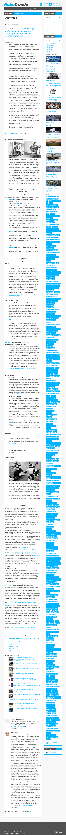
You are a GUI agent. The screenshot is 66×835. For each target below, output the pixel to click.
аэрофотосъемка (50, 246)
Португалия (49, 516)
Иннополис (49, 352)
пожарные (56, 505)
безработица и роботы (52, 250)
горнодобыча (49, 294)
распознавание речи (51, 570)
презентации (49, 524)
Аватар (11, 199)
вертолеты (49, 267)
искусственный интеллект (52, 359)
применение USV (50, 531)
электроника (49, 730)
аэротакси (48, 244)
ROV (47, 209)
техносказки (56, 686)
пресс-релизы (49, 526)
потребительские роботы (52, 520)
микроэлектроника (51, 426)
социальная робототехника (50, 649)
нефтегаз (55, 450)
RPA (51, 209)
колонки (48, 378)
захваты (52, 337)
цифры (48, 720)
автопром (56, 224)
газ (59, 283)
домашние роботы (51, 320)
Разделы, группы (19, 13)
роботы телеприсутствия (52, 606)
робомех (48, 584)
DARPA (56, 198)
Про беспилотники (56, 5)
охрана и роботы (50, 490)
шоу (47, 726)
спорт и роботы (50, 661)
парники (48, 492)
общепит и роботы (51, 473)
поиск (58, 507)
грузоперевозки (50, 303)
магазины (48, 413)
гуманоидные (49, 307)
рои (53, 610)
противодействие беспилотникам (50, 558)
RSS (53, 742)
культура (53, 395)
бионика (48, 257)
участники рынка (50, 705)
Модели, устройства (52, 30)
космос (48, 395)
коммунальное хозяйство (52, 383)
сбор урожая (49, 619)
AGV (47, 196)
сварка (57, 621)
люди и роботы (50, 411)
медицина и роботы (51, 419)
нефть (47, 452)
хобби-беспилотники (51, 715)
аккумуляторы (49, 231)
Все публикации (51, 43)
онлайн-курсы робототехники (50, 483)
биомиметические (51, 254)
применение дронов (51, 536)
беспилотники (49, 252)
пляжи (54, 498)
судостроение (49, 673)
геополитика (49, 286)
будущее (48, 261)
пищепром (49, 498)
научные (57, 446)
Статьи (20, 9)
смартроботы (49, 638)
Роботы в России (47, 9)
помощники (55, 514)
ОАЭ (57, 459)
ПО (58, 498)
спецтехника (49, 656)
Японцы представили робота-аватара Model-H (27, 453)
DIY (47, 201)
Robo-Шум (49, 49)
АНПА (57, 235)
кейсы (47, 372)
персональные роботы (52, 496)
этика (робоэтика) (50, 735)
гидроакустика (50, 290)
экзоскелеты (52, 726)
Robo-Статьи (50, 47)
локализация (49, 408)
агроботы (48, 226)
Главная (7, 9)
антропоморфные (51, 237)
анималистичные (50, 235)
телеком (52, 676)
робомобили (55, 584)
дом (58, 318)
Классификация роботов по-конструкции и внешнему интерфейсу (24, 639)
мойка (55, 432)
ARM (57, 196)
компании (48, 385)
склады (48, 634)
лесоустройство (55, 402)
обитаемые (49, 461)
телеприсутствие (50, 678)
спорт (55, 656)
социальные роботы (51, 654)
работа (57, 561)
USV (54, 209)
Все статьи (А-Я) (51, 22)
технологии (53, 684)
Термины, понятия (51, 26)
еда (57, 331)
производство (49, 545)
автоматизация (56, 216)
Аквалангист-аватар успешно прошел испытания (21, 368)
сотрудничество (50, 644)
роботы (48, 593)
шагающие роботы (51, 722)
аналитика (57, 231)
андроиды (48, 233)
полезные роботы (50, 511)
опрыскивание (50, 485)
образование (49, 463)
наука (52, 446)
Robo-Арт (49, 51)
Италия (48, 365)
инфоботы (49, 357)
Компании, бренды (52, 28)
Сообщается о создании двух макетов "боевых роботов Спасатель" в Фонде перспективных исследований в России (21, 603)
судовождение (50, 671)
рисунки (54, 582)
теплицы (48, 680)
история (57, 363)
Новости (14, 9)
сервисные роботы (51, 629)
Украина (53, 700)
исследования (50, 363)
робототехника (50, 588)
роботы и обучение (51, 599)
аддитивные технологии (52, 229)
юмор (56, 737)
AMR (53, 196)
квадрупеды (54, 370)
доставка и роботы (51, 327)
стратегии (55, 667)
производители (50, 542)
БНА (47, 259)
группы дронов (50, 305)
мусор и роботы (55, 436)
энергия (48, 733)
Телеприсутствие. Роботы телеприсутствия (19, 34)
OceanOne (8, 342)
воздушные (49, 281)
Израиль (48, 344)
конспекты (55, 389)
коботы (56, 374)
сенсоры (48, 627)
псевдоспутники (50, 561)
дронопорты (57, 329)
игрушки (56, 339)
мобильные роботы (51, 430)
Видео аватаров (12, 133)
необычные (49, 450)
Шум (26, 9)
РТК (52, 612)
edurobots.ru (12, 443)
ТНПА (55, 689)
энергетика (57, 730)
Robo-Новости (50, 45)
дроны (47, 331)
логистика (53, 406)
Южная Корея (49, 737)
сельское (57, 623)
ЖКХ (47, 337)
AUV (47, 198)
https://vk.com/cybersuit (27, 805)
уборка (48, 700)
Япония (48, 739)
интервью (48, 355)
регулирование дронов (52, 577)
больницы (52, 259)
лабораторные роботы (52, 400)
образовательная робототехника (50, 466)
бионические (55, 257)
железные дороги (50, 333)
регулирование (50, 575)
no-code (48, 207)
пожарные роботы (51, 507)
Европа (53, 331)
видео (54, 267)
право (51, 522)
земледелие (49, 339)
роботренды (56, 591)
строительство (50, 669)
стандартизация (50, 665)
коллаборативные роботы (53, 376)
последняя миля (50, 518)
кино (47, 374)
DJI (47, 203)
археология (49, 239)
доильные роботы (50, 318)
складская (56, 632)
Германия (48, 288)
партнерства (55, 492)
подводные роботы (51, 503)
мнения (48, 428)
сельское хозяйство (51, 625)
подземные (49, 505)
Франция (48, 713)
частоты (53, 720)
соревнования (50, 640)
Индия (55, 350)
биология (57, 252)
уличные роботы (50, 702)
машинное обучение (51, 415)
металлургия (49, 423)
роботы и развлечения (52, 601)
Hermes (11, 266)
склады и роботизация (52, 636)
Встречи (56, 9)
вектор (54, 265)
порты (55, 516)
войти (29, 811)
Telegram (48, 743)
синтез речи (49, 632)
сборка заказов (50, 621)
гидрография (49, 292)
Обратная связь (51, 752)
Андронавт (12, 247)
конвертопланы (50, 387)
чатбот (58, 720)
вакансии (48, 265)
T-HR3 (10, 460)
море (47, 434)
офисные (57, 485)
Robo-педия (37, 9)
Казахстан (54, 365)
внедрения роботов (51, 270)
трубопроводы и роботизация (50, 697)
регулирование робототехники (50, 579)
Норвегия (48, 457)
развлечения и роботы (52, 566)
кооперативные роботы (52, 393)
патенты (48, 494)
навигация (49, 439)
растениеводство (50, 572)
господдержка (49, 299)
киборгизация (54, 372)
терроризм (55, 682)
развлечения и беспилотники (50, 563)
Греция (55, 301)
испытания (49, 361)
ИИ (52, 344)
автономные (49, 224)
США (56, 673)
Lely (56, 205)
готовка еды (49, 301)
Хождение (56, 717)
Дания (47, 311)
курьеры (54, 398)
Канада (57, 367)
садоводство (52, 614)
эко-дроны (49, 728)
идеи (47, 342)
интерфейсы (55, 355)
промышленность (50, 553)
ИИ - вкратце (49, 346)
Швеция (55, 724)
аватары (52, 214)
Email (55, 742)
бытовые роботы (50, 263)
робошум (48, 610)
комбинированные (51, 380)
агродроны (55, 226)
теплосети (54, 680)
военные (56, 275)
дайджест (55, 309)
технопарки (49, 686)
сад (47, 614)
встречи (55, 281)
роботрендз (49, 591)
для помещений (50, 314)
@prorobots (45, 3)
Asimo (10, 422)
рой (56, 610)
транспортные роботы (52, 693)
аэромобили (49, 242)
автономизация (50, 222)
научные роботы (50, 448)
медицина (48, 417)
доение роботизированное (53, 316)
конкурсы (48, 389)
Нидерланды (54, 452)
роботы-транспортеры (52, 608)
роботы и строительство (52, 604)
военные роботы (50, 279)
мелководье (49, 421)
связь (47, 623)
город (55, 294)
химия (53, 713)
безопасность (49, 248)
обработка (56, 461)
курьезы (48, 398)
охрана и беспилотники (52, 488)
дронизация (49, 329)
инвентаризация (50, 348)
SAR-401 (11, 231)
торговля (48, 691)
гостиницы (57, 299)
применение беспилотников (50, 533)
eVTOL (50, 203)
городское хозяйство (51, 296)
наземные (48, 441)
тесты (47, 684)
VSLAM (54, 211)
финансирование (50, 709)
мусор (47, 436)
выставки (54, 283)
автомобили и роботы (52, 220)
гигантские (55, 288)
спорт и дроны (50, 658)
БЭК (57, 263)
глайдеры (56, 292)
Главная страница (51, 20)
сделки (52, 623)
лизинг (54, 404)
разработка (55, 568)
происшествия (50, 551)
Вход (60, 832)
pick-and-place (55, 207)
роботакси (48, 586)
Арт (30, 9)
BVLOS (51, 198)
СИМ (58, 629)
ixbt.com (33, 500)
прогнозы (48, 540)
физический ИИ (50, 707)
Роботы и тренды (56, 3)
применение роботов (51, 538)
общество (48, 475)
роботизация (56, 586)
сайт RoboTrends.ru (51, 616)
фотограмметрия (50, 711)
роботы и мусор (50, 597)
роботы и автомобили (52, 595)
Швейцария (49, 724)
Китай (51, 374)
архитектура (56, 239)
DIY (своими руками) (54, 201)
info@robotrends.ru (20, 832)
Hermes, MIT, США (13, 646)
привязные (49, 529)
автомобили (49, 218)
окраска (48, 480)
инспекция (56, 352)
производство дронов (51, 547)
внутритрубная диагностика (50, 272)
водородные (49, 275)
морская (52, 434)
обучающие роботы (51, 468)
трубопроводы (55, 695)
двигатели (53, 311)
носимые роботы (50, 459)
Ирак (54, 357)
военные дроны (50, 277)
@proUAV (45, 5)
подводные (49, 501)
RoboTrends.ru (13, 319)
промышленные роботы (52, 555)
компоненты (55, 385)
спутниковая (49, 663)
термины (48, 682)
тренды (48, 695)
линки (47, 406)
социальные (49, 652)
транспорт (54, 691)
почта (47, 522)
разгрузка (48, 568)
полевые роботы (50, 509)
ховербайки (49, 717)
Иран (58, 357)
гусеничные (49, 309)
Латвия (48, 402)
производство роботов (52, 549)
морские (58, 434)
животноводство (50, 335)
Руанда (56, 612)
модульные (49, 432)
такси (47, 676)
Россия (48, 612)
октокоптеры (54, 480)
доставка (48, 322)
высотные (48, 283)
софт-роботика (50, 647)
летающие (49, 404)
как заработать (50, 367)
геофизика (56, 286)
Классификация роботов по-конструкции (20, 29)
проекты (54, 540)
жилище (58, 335)
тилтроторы (49, 689)
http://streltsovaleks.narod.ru (18, 726)
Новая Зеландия (50, 455)
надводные (56, 439)
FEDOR (17, 203)
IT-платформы (50, 205)
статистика (49, 667)
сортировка (49, 642)
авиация (48, 216)
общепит (48, 471)
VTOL (47, 214)
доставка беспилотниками (53, 324)
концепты (56, 391)
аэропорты (57, 242)
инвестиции (49, 350)
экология (55, 728)
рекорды (48, 582)
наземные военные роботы (51, 443)
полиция (48, 514)
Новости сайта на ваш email (11, 833)
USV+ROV (48, 211)
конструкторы (49, 391)
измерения (53, 342)
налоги (48, 446)
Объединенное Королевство (50, 477)
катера (48, 370)
